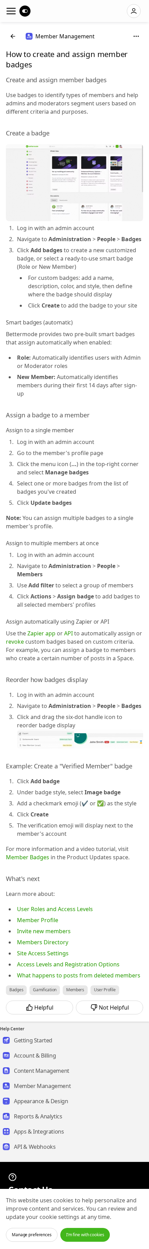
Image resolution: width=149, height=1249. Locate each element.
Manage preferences (32, 1235)
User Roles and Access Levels (55, 909)
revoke (15, 641)
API (68, 633)
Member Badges (27, 857)
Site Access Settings (43, 953)
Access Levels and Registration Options (68, 964)
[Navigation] (11, 11)
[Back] (13, 36)
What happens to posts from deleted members (78, 975)
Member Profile (37, 920)
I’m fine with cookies (85, 1235)
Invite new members (44, 931)
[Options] (136, 36)
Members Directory (42, 942)
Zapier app (41, 633)
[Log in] (134, 11)
